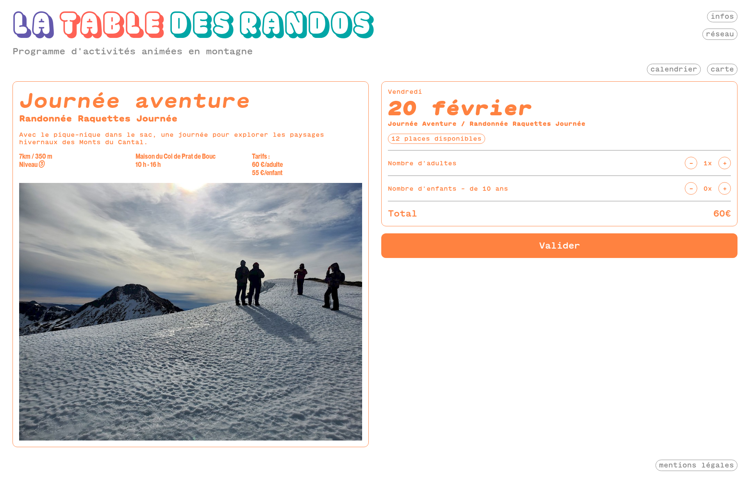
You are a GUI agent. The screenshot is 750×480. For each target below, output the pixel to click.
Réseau (720, 33)
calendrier (673, 69)
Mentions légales (696, 465)
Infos (722, 16)
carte (722, 69)
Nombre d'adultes (422, 163)
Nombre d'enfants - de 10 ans (448, 189)
